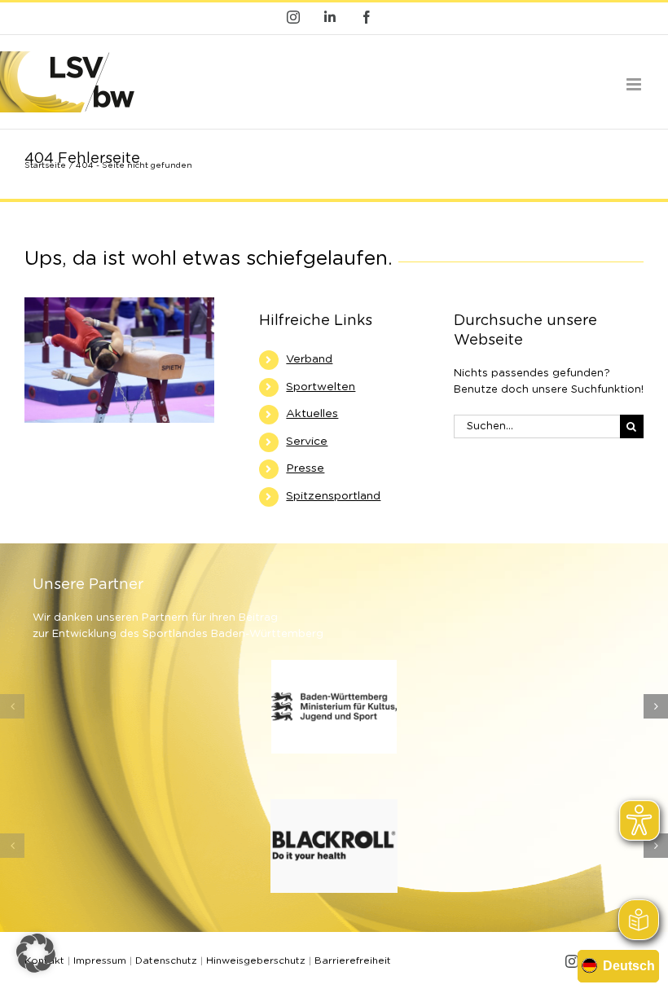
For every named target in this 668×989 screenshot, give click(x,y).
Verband (309, 359)
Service (306, 441)
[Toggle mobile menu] (635, 84)
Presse (305, 468)
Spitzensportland (333, 496)
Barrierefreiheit (352, 960)
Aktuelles (312, 414)
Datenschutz (166, 960)
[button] (12, 706)
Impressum (99, 960)
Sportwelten (320, 387)
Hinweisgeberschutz (255, 960)
